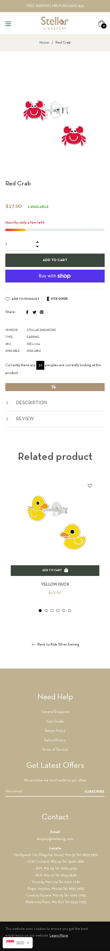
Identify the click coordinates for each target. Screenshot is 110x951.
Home (44, 42)
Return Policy (55, 731)
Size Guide (55, 721)
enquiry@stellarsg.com (55, 839)
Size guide (59, 298)
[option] (55, 544)
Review (24, 419)
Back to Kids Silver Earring (58, 644)
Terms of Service (55, 749)
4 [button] (57, 610)
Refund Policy (55, 740)
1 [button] (40, 610)
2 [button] (46, 610)
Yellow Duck (55, 584)
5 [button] (63, 610)
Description (31, 403)
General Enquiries (55, 712)
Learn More (59, 935)
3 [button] (51, 610)
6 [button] (69, 610)
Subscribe (94, 791)
